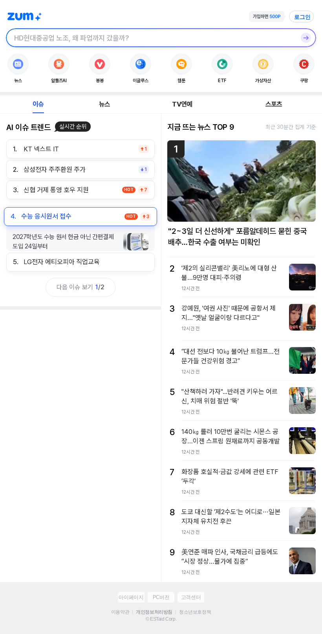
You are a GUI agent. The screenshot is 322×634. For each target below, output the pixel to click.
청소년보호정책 (195, 612)
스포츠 (273, 104)
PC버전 (161, 597)
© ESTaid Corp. (161, 619)
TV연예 (182, 104)
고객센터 (191, 597)
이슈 (38, 104)
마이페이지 (131, 597)
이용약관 (120, 612)
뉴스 (104, 104)
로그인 (302, 17)
